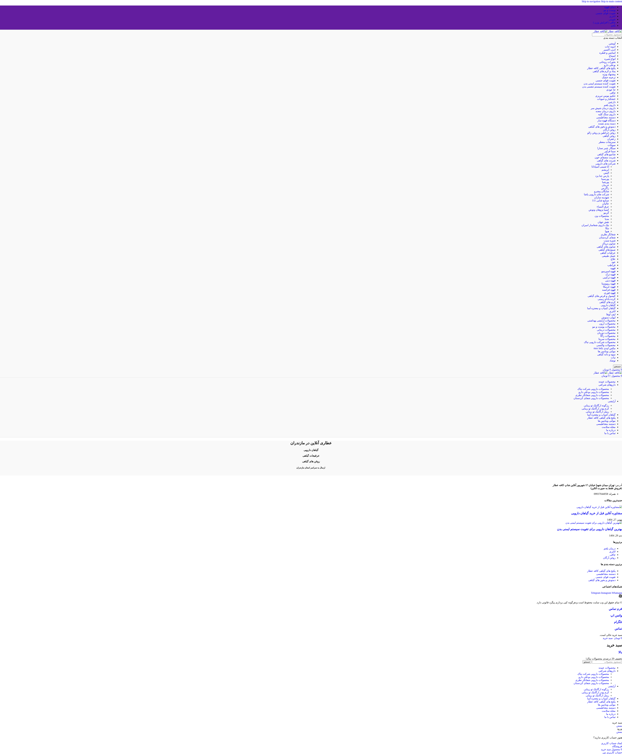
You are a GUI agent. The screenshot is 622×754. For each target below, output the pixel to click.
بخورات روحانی (607, 62)
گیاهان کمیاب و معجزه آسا (601, 308)
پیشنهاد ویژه (609, 74)
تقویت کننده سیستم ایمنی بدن (600, 83)
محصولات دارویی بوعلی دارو (594, 392)
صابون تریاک (609, 243)
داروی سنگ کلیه (607, 114)
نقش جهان (603, 222)
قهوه (613, 268)
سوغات (612, 145)
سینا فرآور (610, 151)
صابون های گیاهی (606, 246)
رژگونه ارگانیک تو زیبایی (596, 405)
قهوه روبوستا (609, 283)
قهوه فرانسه (609, 289)
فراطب (611, 265)
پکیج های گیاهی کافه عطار (601, 68)
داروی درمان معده (606, 111)
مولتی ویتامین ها (607, 351)
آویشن (612, 43)
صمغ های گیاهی (607, 249)
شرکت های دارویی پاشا (596, 194)
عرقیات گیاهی (608, 252)
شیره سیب (610, 240)
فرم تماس (615, 608)
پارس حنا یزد (602, 175)
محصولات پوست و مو (604, 326)
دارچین (612, 102)
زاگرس (605, 188)
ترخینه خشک (609, 77)
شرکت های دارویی (605, 163)
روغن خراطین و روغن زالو (601, 132)
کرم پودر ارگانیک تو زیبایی (595, 408)
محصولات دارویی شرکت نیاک (593, 389)
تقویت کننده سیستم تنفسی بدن (599, 86)
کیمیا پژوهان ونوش (599, 209)
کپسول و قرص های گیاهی (602, 296)
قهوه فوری (610, 292)
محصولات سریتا (607, 339)
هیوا (607, 231)
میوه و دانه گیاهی (606, 354)
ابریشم (605, 169)
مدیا (607, 219)
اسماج (612, 55)
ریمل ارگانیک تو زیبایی (597, 411)
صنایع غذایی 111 (600, 200)
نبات (613, 357)
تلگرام (618, 622)
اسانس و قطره (607, 52)
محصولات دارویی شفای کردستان (591, 398)
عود (613, 262)
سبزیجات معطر (607, 142)
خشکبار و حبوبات (606, 99)
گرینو (606, 212)
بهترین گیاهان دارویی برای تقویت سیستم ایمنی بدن (589, 529)
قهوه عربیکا (609, 286)
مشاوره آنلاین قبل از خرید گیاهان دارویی (596, 513)
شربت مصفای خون (605, 157)
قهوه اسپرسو (608, 271)
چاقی (613, 92)
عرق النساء (603, 206)
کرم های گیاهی (607, 302)
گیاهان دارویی (608, 305)
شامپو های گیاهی (606, 154)
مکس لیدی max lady (605, 348)
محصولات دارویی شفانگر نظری (592, 395)
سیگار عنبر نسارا (606, 148)
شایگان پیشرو (601, 191)
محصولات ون (602, 216)
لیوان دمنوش (608, 317)
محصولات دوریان (606, 332)
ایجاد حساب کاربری (611, 743)
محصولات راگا (608, 336)
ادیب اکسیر (609, 49)
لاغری (612, 311)
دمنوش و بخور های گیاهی (602, 126)
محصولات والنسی (606, 345)
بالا (620, 652)
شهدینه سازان (601, 197)
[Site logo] (614, 31)
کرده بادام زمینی (607, 299)
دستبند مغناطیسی (606, 117)
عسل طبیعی (609, 256)
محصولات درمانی (606, 329)
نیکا (607, 228)
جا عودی (611, 89)
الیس (606, 172)
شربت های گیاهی (606, 160)
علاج (613, 259)
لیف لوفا (611, 314)
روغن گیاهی (609, 135)
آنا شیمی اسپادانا (600, 166)
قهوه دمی (610, 280)
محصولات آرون (607, 323)
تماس (618, 628)
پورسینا (605, 179)
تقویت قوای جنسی (606, 80)
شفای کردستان (607, 237)
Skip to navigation (591, 1)
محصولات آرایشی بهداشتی (601, 320)
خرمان (605, 185)
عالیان (605, 203)
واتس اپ (616, 615)
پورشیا (605, 182)
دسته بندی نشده (607, 123)
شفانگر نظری (608, 234)
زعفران (611, 139)
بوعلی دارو (610, 65)
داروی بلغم (610, 105)
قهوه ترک (610, 274)
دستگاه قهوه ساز (606, 120)
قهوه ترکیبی (609, 277)
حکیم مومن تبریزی (605, 95)
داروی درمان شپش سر (603, 108)
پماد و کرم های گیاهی (604, 71)
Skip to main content (611, 1)
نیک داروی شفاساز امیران (595, 225)
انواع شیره (610, 59)
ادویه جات (610, 46)
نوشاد (613, 360)
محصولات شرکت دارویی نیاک (600, 342)
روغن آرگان (609, 129)
